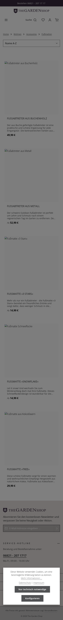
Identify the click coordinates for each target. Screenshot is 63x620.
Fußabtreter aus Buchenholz (27, 118)
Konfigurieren (32, 598)
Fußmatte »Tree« (18, 469)
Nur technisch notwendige (32, 589)
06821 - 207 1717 (14, 555)
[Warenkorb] (57, 20)
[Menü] (6, 20)
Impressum (38, 582)
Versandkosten (50, 610)
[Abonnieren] (57, 528)
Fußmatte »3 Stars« (20, 294)
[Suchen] (36, 20)
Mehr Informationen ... (31, 578)
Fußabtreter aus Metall (23, 206)
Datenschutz (25, 582)
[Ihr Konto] (50, 20)
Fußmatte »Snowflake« (22, 381)
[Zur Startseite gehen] (31, 11)
